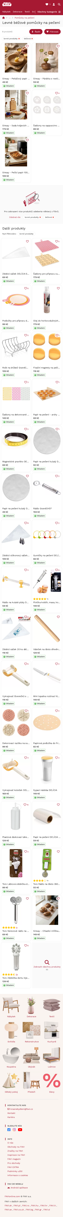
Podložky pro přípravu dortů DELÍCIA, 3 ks (24, 320)
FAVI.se (8, 1209)
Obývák (31, 1067)
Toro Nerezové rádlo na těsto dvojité (21, 931)
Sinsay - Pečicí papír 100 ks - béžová (21, 172)
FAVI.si (47, 1209)
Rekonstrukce (32, 1041)
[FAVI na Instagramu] (14, 1129)
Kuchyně (51, 1041)
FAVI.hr (44, 1205)
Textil (27, 11)
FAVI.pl (17, 1205)
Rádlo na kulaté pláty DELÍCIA (17, 602)
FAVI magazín (14, 1159)
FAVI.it (52, 1205)
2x (17, 974)
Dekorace (17, 11)
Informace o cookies (17, 1175)
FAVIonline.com (12, 1196)
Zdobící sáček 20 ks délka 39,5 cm (20, 649)
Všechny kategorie (47, 11)
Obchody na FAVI (15, 1147)
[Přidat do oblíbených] (27, 46)
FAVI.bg (30, 1209)
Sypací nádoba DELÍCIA (45, 790)
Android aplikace (19, 1187)
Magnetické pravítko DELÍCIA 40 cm (20, 461)
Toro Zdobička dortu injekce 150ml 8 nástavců (26, 978)
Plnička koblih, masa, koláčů (48, 602)
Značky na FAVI (15, 1151)
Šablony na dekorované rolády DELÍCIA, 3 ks (25, 414)
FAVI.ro (26, 1205)
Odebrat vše (15, 217)
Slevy (51, 1092)
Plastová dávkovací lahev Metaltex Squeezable (26, 837)
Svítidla (11, 1041)
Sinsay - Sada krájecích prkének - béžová (24, 125)
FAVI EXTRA (13, 1167)
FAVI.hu (35, 1205)
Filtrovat (54, 32)
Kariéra (11, 1117)
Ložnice (52, 1067)
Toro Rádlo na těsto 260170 (47, 884)
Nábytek (6, 11)
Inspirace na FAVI (16, 1155)
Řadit (37, 32)
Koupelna (11, 1067)
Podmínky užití (14, 1171)
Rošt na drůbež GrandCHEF (16, 367)
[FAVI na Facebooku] (8, 1129)
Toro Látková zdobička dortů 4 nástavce (22, 884)
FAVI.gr (38, 1209)
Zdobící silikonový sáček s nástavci (20, 555)
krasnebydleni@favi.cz (21, 1109)
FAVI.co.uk (19, 1209)
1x (16, 927)
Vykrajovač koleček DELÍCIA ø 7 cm (20, 790)
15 (28, 805)
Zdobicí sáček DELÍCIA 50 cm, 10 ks (20, 273)
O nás (10, 1143)
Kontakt (11, 1113)
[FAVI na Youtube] (20, 1129)
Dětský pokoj (11, 1092)
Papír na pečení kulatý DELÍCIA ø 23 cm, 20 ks (26, 508)
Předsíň (31, 1092)
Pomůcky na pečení (24, 18)
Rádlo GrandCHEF (42, 508)
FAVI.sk (8, 1205)
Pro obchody (13, 1163)
